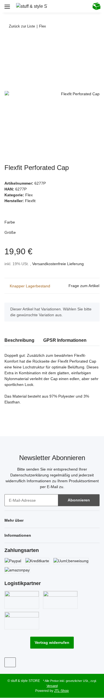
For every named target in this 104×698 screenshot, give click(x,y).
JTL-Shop (61, 691)
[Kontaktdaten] (82, 6)
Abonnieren (79, 500)
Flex (29, 195)
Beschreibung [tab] (19, 340)
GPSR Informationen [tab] (65, 340)
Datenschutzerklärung (29, 475)
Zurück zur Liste (22, 26)
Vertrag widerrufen (52, 642)
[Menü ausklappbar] (7, 4)
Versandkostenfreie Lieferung (58, 264)
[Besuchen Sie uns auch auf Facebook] (10, 662)
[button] (59, 6)
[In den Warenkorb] (8, 43)
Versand (52, 685)
